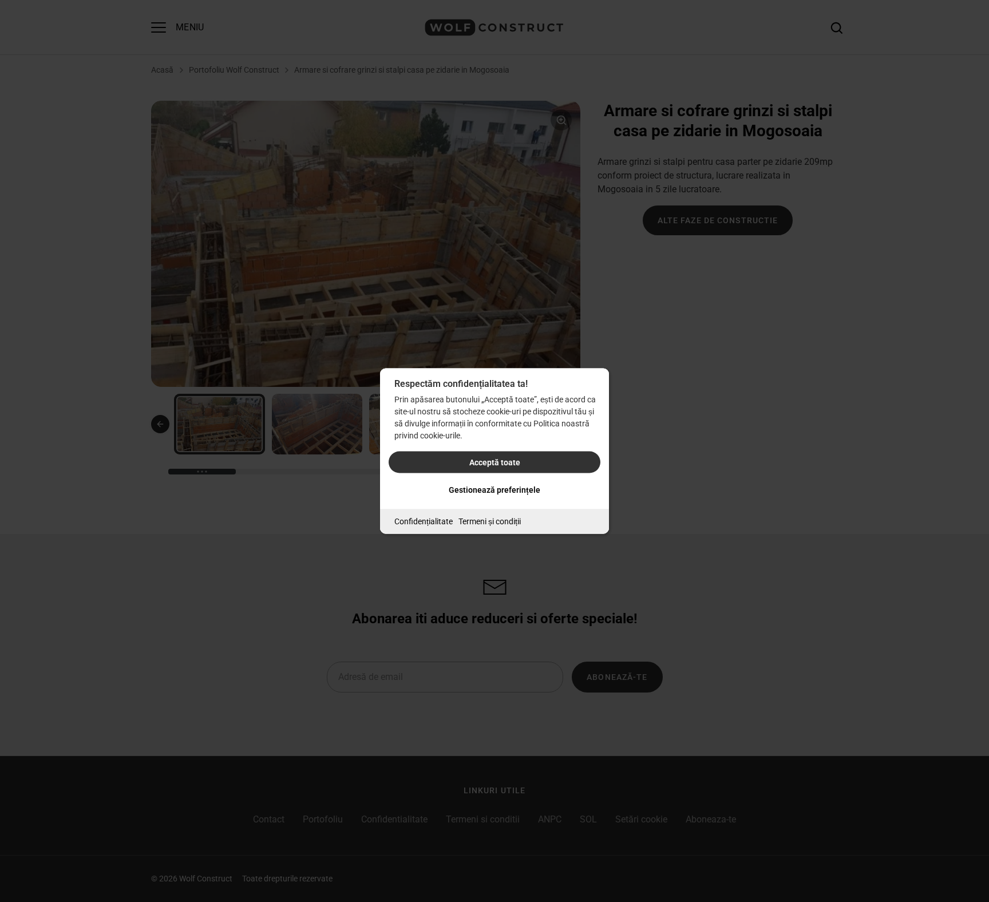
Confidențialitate (423, 521)
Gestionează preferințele (494, 489)
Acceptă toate (494, 462)
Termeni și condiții (489, 521)
